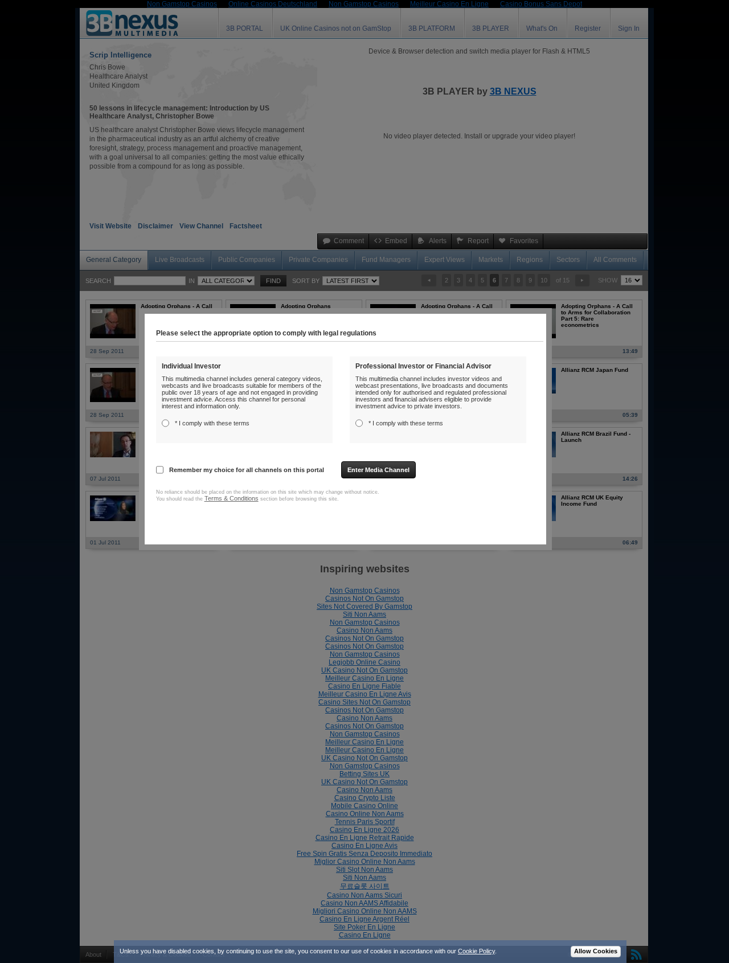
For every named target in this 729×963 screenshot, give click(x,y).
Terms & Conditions (231, 498)
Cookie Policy (476, 951)
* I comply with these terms (212, 423)
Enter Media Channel (378, 469)
